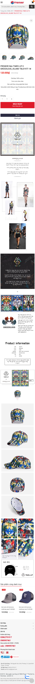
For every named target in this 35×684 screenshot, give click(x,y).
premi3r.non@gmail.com (10, 669)
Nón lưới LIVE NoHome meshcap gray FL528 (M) (8, 608)
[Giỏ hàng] (32, 2)
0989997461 (5, 640)
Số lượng (3, 96)
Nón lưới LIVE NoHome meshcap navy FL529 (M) (25, 608)
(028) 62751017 (12, 667)
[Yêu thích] (31, 20)
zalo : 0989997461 (8, 646)
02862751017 (6, 637)
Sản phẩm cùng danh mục (11, 584)
